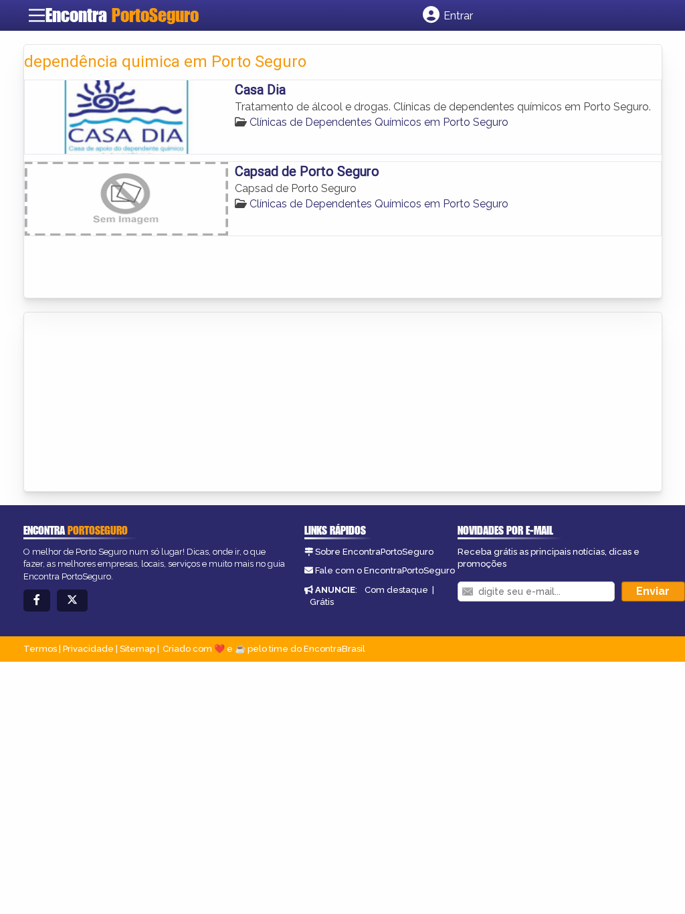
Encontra (122, 15)
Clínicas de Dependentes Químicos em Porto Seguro (379, 122)
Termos (40, 649)
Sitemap (137, 649)
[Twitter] (72, 600)
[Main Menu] (36, 15)
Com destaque (396, 590)
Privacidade (88, 649)
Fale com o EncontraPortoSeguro (385, 570)
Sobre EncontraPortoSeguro (374, 552)
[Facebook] (36, 600)
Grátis (322, 602)
